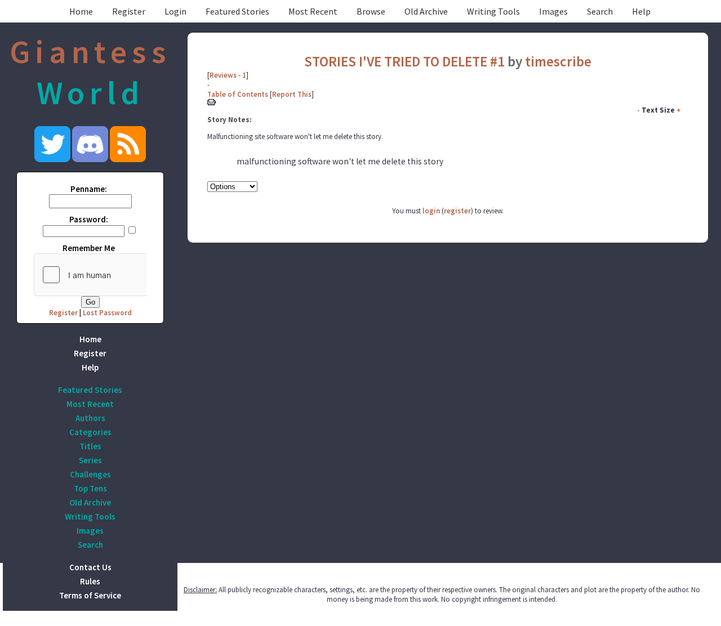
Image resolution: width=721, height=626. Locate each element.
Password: (88, 219)
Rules (90, 581)
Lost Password (107, 313)
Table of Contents (237, 94)
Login (175, 11)
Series (90, 460)
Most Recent (312, 11)
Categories (90, 432)
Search (600, 11)
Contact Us (90, 567)
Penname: (88, 189)
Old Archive (426, 11)
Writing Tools (493, 11)
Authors (90, 418)
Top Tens (90, 488)
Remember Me (89, 248)
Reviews (223, 75)
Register (128, 11)
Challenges (90, 474)
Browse (371, 11)
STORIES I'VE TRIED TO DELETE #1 (404, 61)
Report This (291, 94)
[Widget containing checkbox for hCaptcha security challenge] (119, 274)
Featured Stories (237, 11)
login (431, 211)
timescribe (558, 61)
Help (641, 11)
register (457, 211)
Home (81, 11)
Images (553, 11)
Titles (90, 446)
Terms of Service (90, 595)
